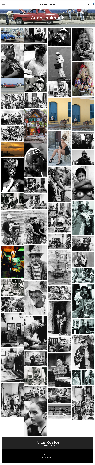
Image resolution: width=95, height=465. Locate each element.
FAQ (89, 4)
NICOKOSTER (47, 4)
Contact (47, 454)
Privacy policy (47, 457)
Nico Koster (47, 442)
